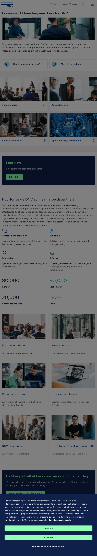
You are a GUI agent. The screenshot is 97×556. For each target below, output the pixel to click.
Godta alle (48, 528)
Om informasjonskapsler (60, 520)
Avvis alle (48, 537)
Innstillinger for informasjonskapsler (48, 546)
